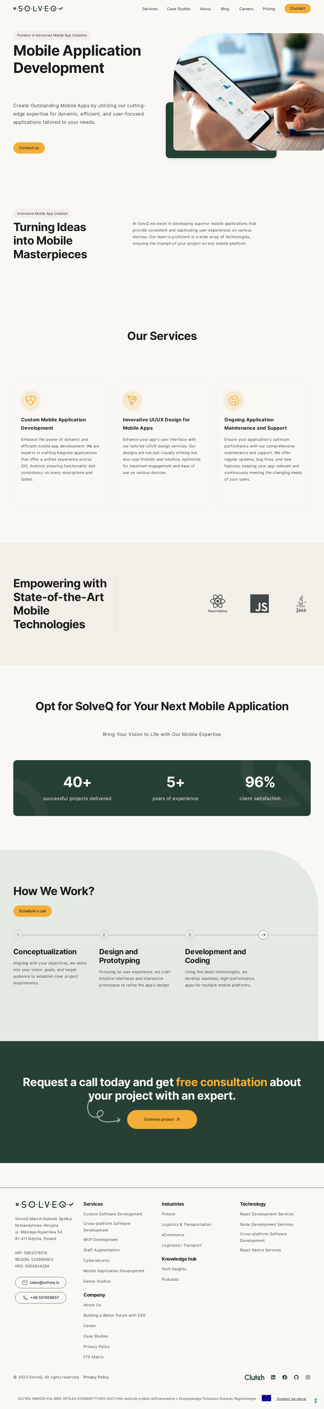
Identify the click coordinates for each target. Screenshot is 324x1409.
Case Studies (178, 9)
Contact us (29, 148)
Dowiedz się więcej (291, 1399)
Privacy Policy (96, 1377)
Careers (246, 9)
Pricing (269, 9)
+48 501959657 (44, 1297)
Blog (225, 9)
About (205, 9)
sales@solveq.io (44, 1282)
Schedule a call (32, 911)
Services (149, 9)
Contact (297, 8)
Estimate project (159, 1119)
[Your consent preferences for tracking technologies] (315, 1400)
